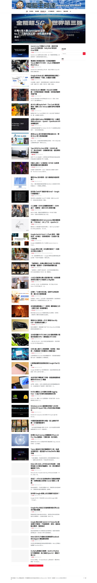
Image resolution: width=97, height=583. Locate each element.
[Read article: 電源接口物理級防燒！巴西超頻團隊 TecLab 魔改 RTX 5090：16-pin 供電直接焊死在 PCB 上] (20, 66)
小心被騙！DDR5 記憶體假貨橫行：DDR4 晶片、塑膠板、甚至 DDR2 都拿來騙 (45, 207)
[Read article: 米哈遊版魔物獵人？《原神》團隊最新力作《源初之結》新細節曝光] (20, 311)
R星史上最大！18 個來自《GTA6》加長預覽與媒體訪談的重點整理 (45, 164)
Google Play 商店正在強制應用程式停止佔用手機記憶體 (45, 508)
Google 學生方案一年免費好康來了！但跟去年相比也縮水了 (45, 250)
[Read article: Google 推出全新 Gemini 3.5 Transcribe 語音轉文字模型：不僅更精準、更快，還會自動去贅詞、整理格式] (20, 527)
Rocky (33, 195)
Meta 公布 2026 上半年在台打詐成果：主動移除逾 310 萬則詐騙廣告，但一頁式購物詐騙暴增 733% (45, 466)
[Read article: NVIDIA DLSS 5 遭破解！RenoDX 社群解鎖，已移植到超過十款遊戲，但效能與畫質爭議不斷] (20, 95)
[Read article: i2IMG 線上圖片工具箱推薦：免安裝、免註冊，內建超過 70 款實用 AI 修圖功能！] (20, 354)
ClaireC (33, 181)
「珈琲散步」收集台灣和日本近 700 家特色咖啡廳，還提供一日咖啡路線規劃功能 (45, 264)
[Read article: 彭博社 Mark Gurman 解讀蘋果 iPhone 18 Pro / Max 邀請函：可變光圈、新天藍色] (20, 440)
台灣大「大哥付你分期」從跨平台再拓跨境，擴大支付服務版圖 (45, 293)
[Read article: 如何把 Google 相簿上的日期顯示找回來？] (20, 498)
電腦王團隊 (65, 11)
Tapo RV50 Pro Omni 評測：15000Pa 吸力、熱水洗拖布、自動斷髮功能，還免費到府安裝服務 (45, 150)
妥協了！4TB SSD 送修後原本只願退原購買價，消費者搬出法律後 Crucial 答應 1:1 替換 (45, 480)
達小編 (33, 52)
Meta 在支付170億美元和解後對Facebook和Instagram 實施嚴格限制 (45, 537)
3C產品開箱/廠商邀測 (18, 27)
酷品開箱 (37, 11)
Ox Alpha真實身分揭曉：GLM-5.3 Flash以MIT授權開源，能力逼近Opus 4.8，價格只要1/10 (45, 553)
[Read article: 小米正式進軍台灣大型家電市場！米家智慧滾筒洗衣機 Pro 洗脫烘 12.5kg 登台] (20, 282)
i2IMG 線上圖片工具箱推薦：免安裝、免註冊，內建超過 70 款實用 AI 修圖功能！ (45, 350)
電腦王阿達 (17, 40)
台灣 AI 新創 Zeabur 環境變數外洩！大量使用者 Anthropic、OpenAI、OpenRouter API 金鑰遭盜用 (45, 121)
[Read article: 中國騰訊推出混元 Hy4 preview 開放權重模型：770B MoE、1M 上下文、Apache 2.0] (20, 225)
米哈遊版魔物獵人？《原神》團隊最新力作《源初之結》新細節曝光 (45, 307)
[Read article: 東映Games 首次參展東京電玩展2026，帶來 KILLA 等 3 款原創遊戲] (20, 139)
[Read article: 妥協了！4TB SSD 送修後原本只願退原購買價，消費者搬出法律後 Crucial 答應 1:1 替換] (20, 484)
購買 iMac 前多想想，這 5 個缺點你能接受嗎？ (45, 178)
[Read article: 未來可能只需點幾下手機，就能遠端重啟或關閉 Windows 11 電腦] (20, 382)
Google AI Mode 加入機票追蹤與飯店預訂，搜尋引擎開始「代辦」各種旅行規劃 (45, 76)
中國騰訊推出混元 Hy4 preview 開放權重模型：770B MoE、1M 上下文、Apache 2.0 (45, 221)
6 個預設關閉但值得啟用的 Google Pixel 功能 (45, 364)
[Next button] (81, 28)
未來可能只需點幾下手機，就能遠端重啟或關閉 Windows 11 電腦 (45, 378)
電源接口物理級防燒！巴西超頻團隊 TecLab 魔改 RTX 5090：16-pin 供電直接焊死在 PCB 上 (45, 63)
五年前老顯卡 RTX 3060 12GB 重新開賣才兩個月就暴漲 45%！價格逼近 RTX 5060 (45, 335)
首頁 (27, 11)
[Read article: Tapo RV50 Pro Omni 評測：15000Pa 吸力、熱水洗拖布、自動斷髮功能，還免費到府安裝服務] (20, 153)
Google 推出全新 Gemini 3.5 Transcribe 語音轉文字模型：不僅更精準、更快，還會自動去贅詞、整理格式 (45, 524)
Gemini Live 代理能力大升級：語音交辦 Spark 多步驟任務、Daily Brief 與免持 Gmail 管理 (44, 48)
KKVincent (34, 167)
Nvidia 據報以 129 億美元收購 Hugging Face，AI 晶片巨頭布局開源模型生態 (44, 392)
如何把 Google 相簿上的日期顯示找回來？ (45, 493)
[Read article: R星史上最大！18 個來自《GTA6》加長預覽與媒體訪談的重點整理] (20, 168)
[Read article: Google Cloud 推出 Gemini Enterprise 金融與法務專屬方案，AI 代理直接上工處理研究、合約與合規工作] (20, 573)
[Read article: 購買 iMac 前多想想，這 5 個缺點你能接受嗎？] (20, 182)
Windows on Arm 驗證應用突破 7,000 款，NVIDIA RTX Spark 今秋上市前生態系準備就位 (45, 408)
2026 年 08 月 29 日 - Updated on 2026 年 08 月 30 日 (43, 52)
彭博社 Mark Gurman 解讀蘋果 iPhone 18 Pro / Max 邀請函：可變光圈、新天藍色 (45, 436)
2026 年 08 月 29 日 (38, 66)
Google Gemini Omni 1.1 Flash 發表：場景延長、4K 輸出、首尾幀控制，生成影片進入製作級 (45, 236)
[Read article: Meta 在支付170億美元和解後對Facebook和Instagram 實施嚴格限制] (20, 542)
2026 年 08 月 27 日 (38, 424)
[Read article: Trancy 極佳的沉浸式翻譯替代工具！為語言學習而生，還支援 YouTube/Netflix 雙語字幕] (20, 454)
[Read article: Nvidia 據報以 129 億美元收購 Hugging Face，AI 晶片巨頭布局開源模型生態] (20, 397)
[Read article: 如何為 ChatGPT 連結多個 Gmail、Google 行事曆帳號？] (20, 196)
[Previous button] (15, 28)
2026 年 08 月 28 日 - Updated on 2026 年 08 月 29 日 (43, 253)
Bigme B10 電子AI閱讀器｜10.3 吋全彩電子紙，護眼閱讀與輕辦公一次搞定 (32, 33)
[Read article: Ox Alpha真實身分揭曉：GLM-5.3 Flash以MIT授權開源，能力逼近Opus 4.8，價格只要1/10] (20, 556)
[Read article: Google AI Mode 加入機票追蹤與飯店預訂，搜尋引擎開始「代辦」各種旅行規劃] (20, 80)
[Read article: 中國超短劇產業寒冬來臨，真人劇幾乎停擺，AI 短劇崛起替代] (20, 426)
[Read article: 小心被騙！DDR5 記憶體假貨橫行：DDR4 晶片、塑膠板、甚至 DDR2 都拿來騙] (20, 211)
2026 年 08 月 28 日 (38, 267)
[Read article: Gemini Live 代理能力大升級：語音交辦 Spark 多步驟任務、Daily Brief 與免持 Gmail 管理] (20, 51)
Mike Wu (33, 353)
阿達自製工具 (43, 11)
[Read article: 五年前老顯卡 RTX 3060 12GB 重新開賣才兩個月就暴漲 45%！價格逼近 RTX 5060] (20, 340)
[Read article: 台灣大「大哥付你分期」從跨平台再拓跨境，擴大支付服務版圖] (20, 297)
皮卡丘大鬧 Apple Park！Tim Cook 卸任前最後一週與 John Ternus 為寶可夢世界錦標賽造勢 (45, 106)
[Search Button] (70, 11)
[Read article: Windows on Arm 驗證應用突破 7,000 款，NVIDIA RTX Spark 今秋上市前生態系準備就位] (20, 411)
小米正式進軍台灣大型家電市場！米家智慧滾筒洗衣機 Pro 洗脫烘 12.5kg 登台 (45, 278)
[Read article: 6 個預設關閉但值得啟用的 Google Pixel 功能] (20, 368)
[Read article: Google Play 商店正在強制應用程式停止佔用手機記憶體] (20, 513)
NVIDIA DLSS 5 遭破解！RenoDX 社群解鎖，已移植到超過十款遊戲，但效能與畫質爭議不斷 (45, 92)
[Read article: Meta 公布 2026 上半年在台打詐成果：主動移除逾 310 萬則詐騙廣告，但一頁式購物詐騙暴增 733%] (20, 469)
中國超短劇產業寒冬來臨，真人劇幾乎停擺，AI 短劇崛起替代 (45, 422)
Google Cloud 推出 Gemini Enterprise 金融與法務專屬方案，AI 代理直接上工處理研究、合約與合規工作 (45, 569)
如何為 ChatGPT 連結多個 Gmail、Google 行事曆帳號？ (45, 192)
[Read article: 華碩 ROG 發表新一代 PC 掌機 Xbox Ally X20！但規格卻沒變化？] (20, 325)
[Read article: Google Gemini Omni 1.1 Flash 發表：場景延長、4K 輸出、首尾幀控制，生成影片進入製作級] (20, 239)
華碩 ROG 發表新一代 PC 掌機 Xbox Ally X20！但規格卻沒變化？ (44, 321)
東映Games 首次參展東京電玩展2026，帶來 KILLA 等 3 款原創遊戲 (45, 135)
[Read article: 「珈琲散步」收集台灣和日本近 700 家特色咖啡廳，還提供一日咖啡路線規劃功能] (20, 268)
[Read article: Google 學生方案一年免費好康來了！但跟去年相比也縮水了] (20, 254)
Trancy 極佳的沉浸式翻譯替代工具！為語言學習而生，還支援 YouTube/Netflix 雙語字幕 (45, 451)
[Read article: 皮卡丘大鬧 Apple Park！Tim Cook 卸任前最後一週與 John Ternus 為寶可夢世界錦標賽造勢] (20, 109)
